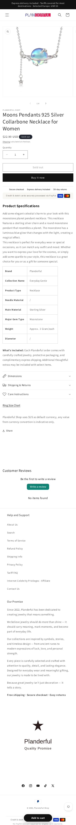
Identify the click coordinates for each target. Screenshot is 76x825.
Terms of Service (16, 540)
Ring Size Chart (11, 405)
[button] (7, 15)
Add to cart (38, 817)
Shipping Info (14, 556)
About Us (12, 524)
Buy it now (38, 177)
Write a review (38, 487)
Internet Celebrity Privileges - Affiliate (28, 580)
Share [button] (9, 430)
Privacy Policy (14, 564)
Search (11, 532)
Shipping (6, 142)
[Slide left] (30, 103)
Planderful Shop (41, 808)
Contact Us (13, 588)
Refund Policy (15, 548)
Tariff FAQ (12, 572)
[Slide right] (46, 103)
